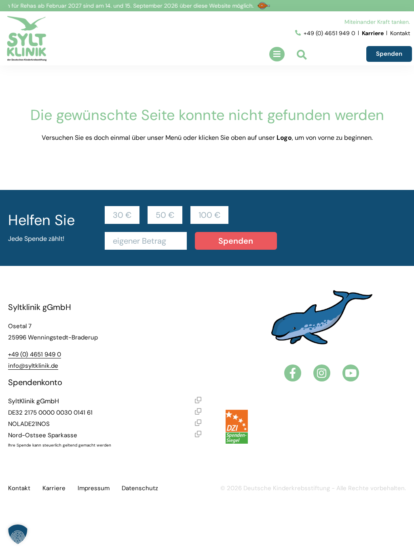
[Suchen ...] (302, 55)
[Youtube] (350, 372)
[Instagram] (321, 372)
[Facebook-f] (292, 372)
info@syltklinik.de (33, 366)
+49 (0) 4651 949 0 (34, 354)
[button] (277, 54)
